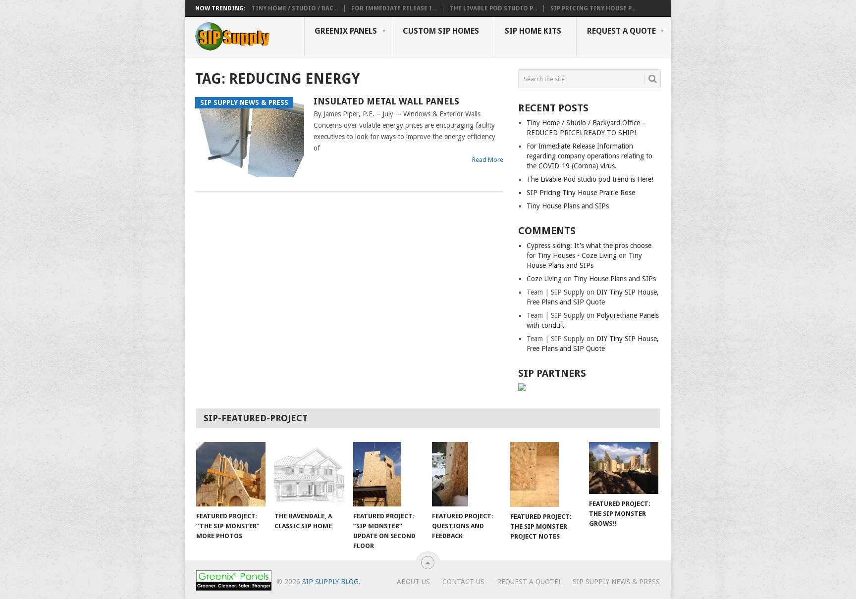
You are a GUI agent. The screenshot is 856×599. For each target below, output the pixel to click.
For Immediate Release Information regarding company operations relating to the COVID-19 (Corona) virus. (589, 156)
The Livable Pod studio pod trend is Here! (590, 179)
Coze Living (544, 279)
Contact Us (463, 582)
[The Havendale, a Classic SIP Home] (309, 474)
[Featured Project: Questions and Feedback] (466, 474)
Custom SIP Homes (441, 31)
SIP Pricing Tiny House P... (593, 8)
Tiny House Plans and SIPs (568, 206)
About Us (413, 582)
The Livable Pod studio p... (493, 8)
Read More (487, 159)
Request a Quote (621, 31)
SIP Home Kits (533, 31)
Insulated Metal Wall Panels (386, 101)
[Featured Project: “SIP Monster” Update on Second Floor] (388, 474)
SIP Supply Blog (330, 582)
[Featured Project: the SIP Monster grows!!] (623, 468)
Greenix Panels (346, 31)
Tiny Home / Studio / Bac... (295, 8)
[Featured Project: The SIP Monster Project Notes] (545, 474)
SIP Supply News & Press (616, 582)
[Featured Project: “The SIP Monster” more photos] (231, 474)
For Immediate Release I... (393, 8)
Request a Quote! (528, 582)
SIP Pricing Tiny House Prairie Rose (581, 193)
